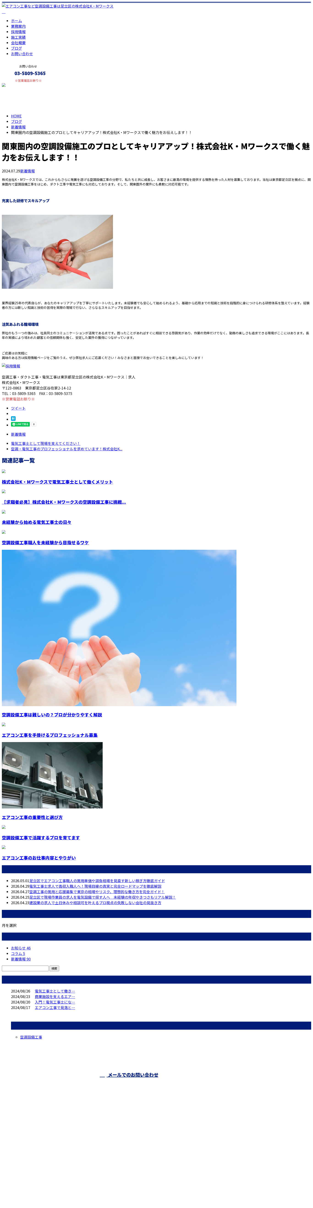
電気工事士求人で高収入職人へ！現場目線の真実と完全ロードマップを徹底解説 (95, 886)
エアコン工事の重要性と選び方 (32, 817)
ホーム (16, 20)
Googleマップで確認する (24, 1165)
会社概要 (18, 42)
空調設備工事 (31, 1037)
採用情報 (18, 31)
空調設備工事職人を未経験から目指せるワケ (45, 542)
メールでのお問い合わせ (132, 1074)
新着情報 (27, 171)
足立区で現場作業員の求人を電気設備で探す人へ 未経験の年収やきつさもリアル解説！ (102, 897)
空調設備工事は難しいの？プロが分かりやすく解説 (52, 714)
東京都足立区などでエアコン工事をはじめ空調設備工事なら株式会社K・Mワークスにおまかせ (89, 1141)
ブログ (16, 48)
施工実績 (18, 37)
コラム (18, 953)
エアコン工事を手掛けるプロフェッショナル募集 (50, 735)
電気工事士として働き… (55, 991)
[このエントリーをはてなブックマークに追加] (13, 419)
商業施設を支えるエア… (55, 996)
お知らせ (21, 948)
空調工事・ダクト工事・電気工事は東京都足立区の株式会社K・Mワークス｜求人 (68, 1192)
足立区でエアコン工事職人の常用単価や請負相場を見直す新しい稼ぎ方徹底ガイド (97, 880)
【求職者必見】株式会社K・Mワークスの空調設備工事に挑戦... (64, 502)
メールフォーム (18, 85)
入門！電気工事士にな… (55, 1002)
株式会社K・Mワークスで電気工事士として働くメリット (57, 482)
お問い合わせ (22, 53)
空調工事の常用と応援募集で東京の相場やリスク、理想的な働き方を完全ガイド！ (97, 891)
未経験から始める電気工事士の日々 (36, 522)
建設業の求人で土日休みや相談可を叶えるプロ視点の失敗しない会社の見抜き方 (95, 902)
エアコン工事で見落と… (55, 1007)
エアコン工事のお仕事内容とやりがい (39, 857)
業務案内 (18, 26)
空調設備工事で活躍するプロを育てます (41, 837)
